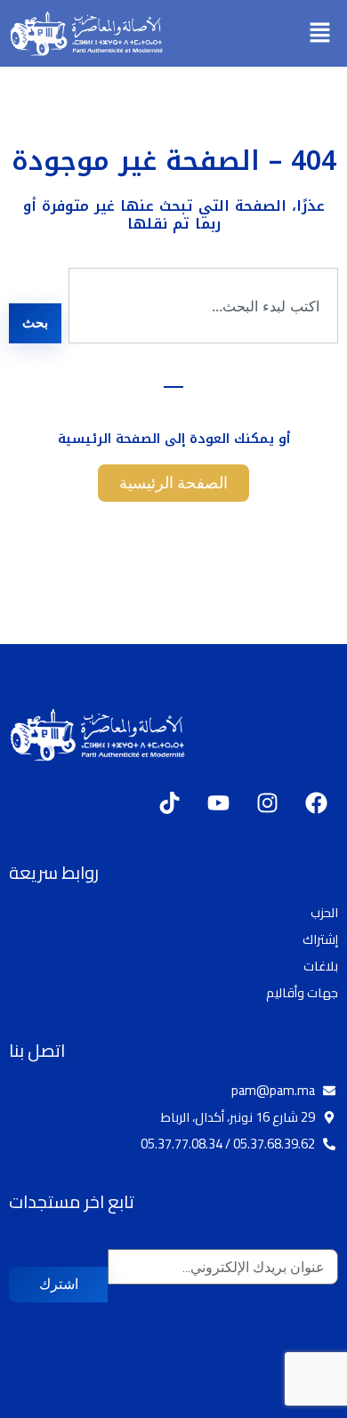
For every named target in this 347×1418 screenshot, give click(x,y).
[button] (320, 33)
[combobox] (203, 305)
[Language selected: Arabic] (293, 1402)
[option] (302, 1404)
